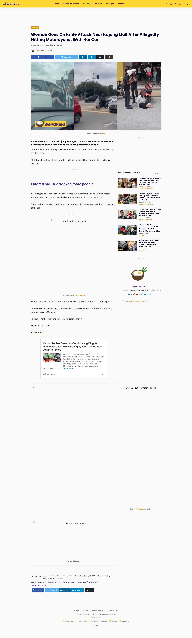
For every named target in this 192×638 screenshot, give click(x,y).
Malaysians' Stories (129, 172)
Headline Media (100, 614)
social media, (69, 194)
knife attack (68, 582)
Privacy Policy (98, 610)
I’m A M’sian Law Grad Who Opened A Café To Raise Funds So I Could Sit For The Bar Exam (150, 181)
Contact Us (113, 610)
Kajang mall (53, 582)
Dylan (37, 50)
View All (158, 173)
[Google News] (150, 294)
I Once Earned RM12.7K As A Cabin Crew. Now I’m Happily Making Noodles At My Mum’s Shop (150, 212)
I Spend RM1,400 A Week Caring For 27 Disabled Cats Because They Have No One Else (149, 197)
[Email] (100, 57)
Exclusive (142, 235)
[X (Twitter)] (131, 294)
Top (96, 625)
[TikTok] (139, 294)
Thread (102, 133)
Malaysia (82, 582)
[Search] (186, 3)
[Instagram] (134, 294)
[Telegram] (92, 57)
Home (45, 576)
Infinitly (98, 617)
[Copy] (109, 57)
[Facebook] (129, 294)
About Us (85, 610)
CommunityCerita (146, 188)
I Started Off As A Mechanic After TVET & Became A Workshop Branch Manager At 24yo (149, 228)
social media (80, 295)
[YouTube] (137, 294)
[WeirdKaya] (11, 4)
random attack (39, 585)
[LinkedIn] (83, 57)
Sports (141, 251)
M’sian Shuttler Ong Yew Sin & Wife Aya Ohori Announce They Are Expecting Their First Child (150, 243)
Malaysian (94, 582)
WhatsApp (142, 509)
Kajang (41, 582)
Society (35, 28)
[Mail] (147, 294)
